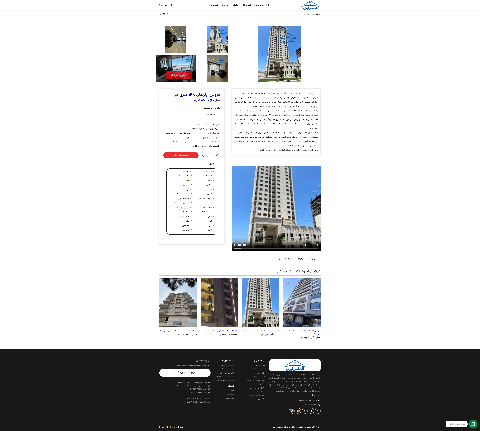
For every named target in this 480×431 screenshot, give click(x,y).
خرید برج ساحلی (285, 258)
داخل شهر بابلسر (259, 399)
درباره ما (225, 5)
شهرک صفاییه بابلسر (258, 376)
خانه (267, 5)
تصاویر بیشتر (179, 75)
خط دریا (306, 14)
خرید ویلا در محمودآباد (225, 380)
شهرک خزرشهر (260, 365)
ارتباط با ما (215, 5)
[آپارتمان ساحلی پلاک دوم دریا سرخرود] (219, 302)
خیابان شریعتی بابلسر (258, 395)
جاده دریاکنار (261, 384)
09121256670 (310, 404)
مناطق (236, 5)
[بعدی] (167, 14)
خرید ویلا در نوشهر (227, 372)
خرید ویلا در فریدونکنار (225, 376)
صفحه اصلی (316, 14)
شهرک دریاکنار (260, 372)
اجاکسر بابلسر (261, 391)
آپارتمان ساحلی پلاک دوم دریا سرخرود (222, 330)
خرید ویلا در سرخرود (227, 369)
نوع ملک (259, 5)
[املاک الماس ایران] (310, 5)
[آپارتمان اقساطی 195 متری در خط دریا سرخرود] (302, 302)
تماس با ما (317, 395)
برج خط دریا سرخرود (307, 258)
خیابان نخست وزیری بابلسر (256, 380)
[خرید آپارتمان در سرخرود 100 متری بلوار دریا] (178, 302)
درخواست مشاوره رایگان (181, 155)
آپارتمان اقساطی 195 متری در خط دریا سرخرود (305, 332)
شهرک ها (247, 5)
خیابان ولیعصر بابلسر (258, 387)
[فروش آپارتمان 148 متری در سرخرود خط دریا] (260, 302)
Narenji (173, 427)
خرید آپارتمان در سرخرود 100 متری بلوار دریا (178, 330)
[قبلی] (160, 14)
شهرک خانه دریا (260, 369)
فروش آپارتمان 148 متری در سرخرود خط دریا (260, 330)
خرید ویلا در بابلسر (227, 365)
